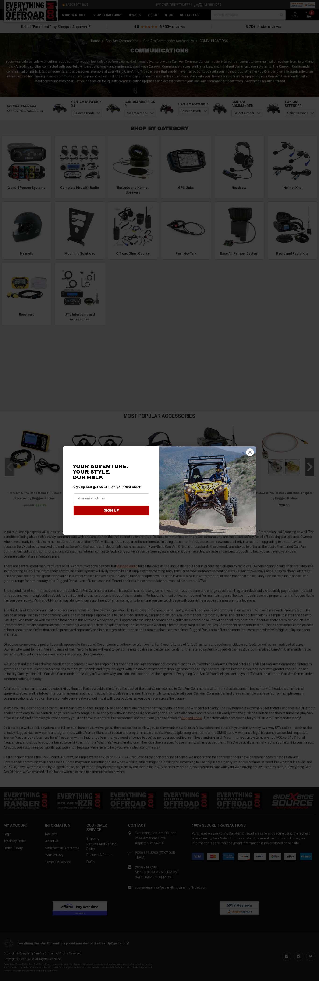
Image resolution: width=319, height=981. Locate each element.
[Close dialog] (250, 452)
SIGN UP (111, 510)
